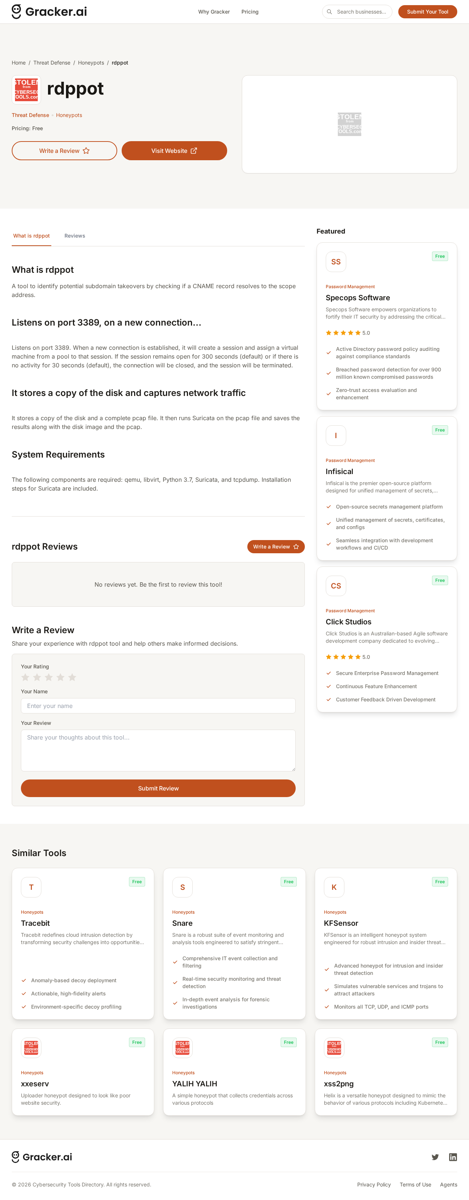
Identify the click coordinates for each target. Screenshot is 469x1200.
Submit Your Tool (427, 11)
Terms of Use (415, 1184)
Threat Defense (51, 62)
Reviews (74, 235)
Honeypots (91, 62)
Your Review (36, 723)
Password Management (350, 286)
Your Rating (35, 666)
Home (19, 62)
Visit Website (169, 150)
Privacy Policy (374, 1184)
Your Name (34, 691)
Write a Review (59, 150)
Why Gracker (214, 11)
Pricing (250, 11)
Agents (448, 1184)
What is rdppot (31, 235)
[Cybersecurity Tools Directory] (73, 11)
